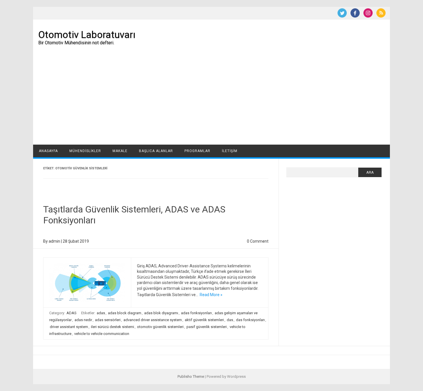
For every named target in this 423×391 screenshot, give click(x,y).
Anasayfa (48, 151)
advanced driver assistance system (152, 320)
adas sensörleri (108, 320)
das (230, 320)
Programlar (197, 151)
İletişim (229, 151)
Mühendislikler (85, 151)
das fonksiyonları (250, 320)
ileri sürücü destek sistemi (112, 327)
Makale (120, 151)
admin (54, 241)
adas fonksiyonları (196, 313)
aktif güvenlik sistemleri (204, 320)
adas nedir (83, 320)
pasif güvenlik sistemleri (206, 327)
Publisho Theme (191, 376)
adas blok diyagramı (161, 313)
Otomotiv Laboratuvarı (87, 34)
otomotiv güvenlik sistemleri (160, 327)
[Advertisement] (211, 101)
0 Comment (257, 241)
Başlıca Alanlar (156, 151)
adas (101, 313)
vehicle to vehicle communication (101, 333)
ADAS (71, 313)
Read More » (211, 294)
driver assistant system (69, 327)
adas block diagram (124, 313)
